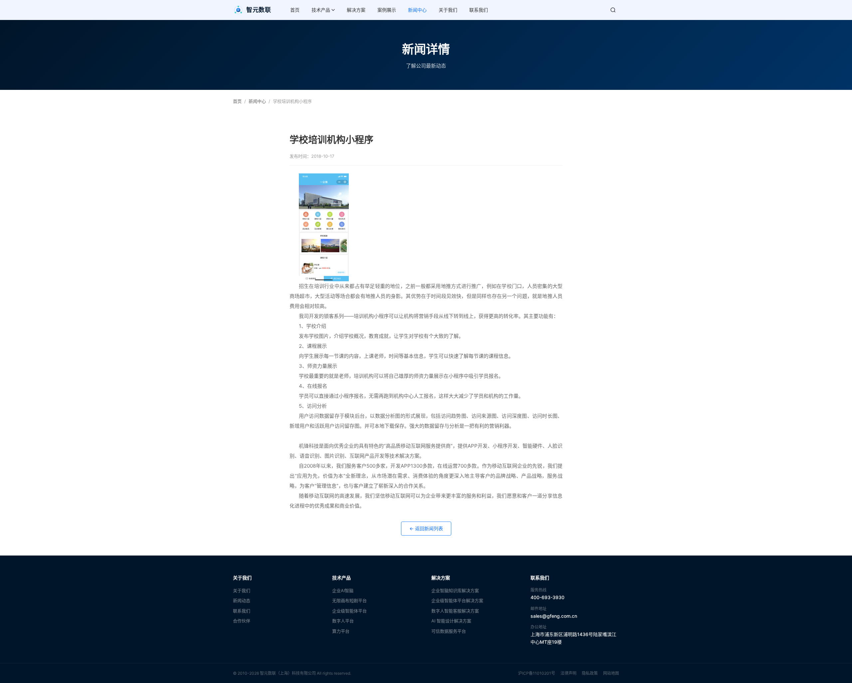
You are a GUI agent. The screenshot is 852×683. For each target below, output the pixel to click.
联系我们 (478, 10)
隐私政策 (590, 673)
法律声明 (568, 673)
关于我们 (448, 10)
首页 (295, 10)
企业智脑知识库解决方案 (455, 590)
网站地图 (611, 673)
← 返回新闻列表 (426, 528)
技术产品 (321, 10)
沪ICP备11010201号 (536, 673)
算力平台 (340, 631)
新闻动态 (241, 600)
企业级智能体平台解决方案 (457, 600)
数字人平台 (343, 620)
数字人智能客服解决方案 (455, 610)
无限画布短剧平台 (349, 600)
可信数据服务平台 (448, 631)
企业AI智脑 (342, 590)
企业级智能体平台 (349, 610)
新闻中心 (417, 10)
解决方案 (356, 10)
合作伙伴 (241, 620)
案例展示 (386, 10)
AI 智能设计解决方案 (451, 620)
